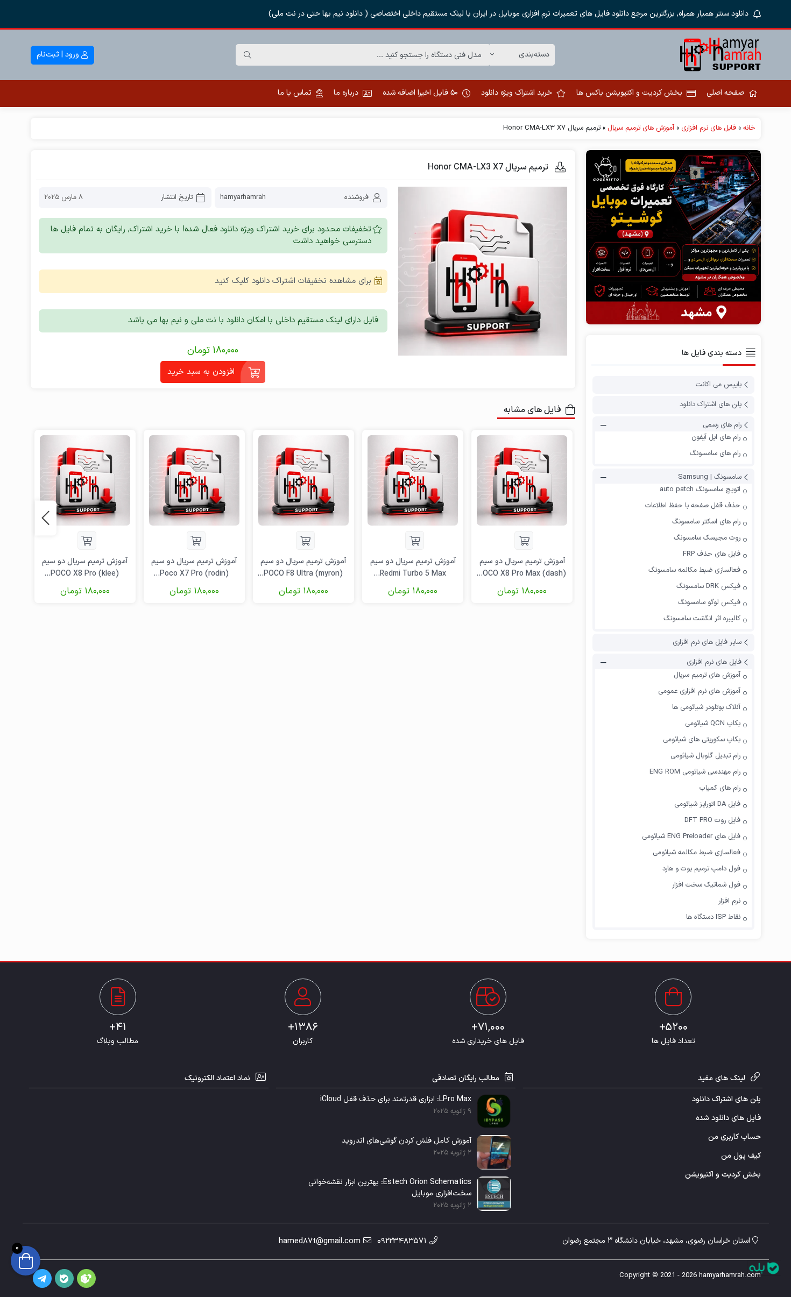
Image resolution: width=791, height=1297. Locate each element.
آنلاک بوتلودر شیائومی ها (706, 707)
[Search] (247, 55)
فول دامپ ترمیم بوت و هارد (701, 868)
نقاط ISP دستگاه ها (713, 917)
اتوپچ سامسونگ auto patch (700, 489)
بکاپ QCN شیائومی (712, 723)
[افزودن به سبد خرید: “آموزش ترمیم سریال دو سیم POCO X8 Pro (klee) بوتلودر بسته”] (87, 540)
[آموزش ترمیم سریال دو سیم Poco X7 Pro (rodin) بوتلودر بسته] (194, 480)
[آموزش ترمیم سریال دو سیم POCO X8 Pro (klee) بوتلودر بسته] (85, 480)
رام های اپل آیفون (715, 437)
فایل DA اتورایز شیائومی (707, 804)
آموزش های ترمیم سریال (641, 128)
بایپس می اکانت (718, 384)
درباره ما (346, 92)
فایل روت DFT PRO (712, 820)
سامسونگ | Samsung (709, 477)
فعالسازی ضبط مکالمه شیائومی (696, 852)
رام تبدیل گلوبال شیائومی (705, 755)
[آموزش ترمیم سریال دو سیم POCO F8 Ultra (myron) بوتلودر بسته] (303, 480)
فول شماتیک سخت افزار (706, 885)
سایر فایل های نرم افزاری (707, 642)
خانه (749, 128)
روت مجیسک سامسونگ (707, 538)
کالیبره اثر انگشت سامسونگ (701, 618)
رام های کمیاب (720, 788)
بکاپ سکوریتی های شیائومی (701, 739)
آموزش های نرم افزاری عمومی (699, 691)
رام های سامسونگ (715, 453)
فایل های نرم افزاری (708, 128)
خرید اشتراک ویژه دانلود (516, 92)
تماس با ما (295, 92)
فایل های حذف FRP (711, 554)
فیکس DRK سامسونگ (708, 586)
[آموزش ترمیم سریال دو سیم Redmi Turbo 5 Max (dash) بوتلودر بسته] (413, 480)
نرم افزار (729, 901)
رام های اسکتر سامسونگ (706, 521)
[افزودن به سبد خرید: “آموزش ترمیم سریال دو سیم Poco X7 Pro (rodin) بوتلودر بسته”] (196, 540)
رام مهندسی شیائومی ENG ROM (694, 772)
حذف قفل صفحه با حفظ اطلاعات (692, 505)
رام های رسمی (722, 425)
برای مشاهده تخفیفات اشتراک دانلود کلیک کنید (293, 281)
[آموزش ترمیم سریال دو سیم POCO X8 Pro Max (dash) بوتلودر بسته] (522, 480)
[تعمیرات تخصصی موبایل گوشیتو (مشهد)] (673, 237)
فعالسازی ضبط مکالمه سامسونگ (694, 570)
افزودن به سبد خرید (201, 372)
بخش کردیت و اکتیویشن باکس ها (629, 92)
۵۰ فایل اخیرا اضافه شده (420, 92)
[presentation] (45, 517)
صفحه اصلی (725, 92)
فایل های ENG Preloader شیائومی (691, 836)
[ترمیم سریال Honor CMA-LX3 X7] (482, 271)
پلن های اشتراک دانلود (710, 405)
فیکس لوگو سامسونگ (709, 602)
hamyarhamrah (243, 197)
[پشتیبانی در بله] (764, 1268)
